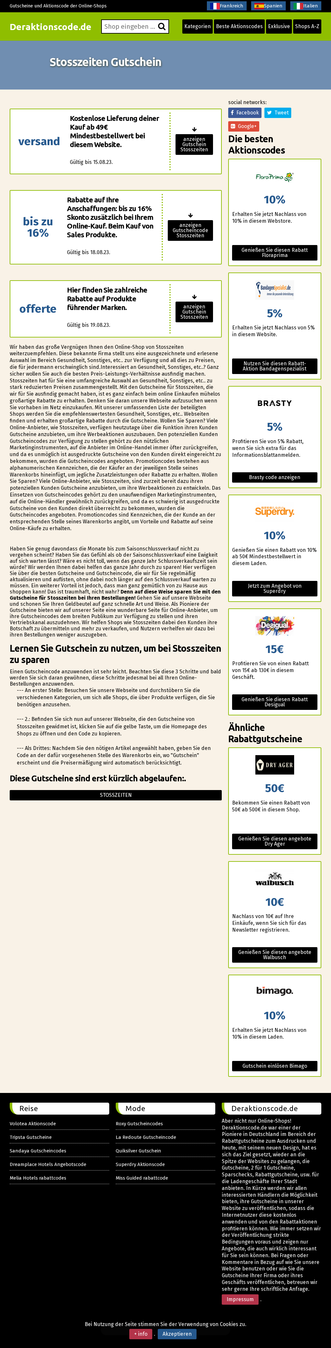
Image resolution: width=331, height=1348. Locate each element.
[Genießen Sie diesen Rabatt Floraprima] (274, 177)
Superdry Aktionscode (140, 1164)
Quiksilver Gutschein (138, 1151)
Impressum (240, 1299)
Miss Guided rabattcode (142, 1178)
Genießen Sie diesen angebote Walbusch (274, 954)
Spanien (273, 6)
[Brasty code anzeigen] (274, 404)
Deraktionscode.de (50, 27)
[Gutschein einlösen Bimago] (274, 993)
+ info (140, 1334)
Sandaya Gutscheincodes (38, 1151)
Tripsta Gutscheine (31, 1137)
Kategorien (197, 26)
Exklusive (279, 26)
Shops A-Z (307, 26)
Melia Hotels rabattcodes (38, 1178)
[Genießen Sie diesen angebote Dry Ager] (274, 765)
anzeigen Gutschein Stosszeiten (194, 144)
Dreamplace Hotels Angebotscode (48, 1164)
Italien (310, 6)
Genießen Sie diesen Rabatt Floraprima (274, 252)
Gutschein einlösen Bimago (274, 1066)
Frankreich (231, 6)
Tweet (280, 113)
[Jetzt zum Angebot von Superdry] (274, 512)
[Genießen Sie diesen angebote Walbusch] (274, 879)
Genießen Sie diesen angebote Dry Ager (274, 841)
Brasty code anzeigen (274, 477)
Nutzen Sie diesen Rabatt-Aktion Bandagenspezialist (274, 366)
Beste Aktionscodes (239, 26)
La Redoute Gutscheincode (146, 1137)
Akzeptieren (177, 1334)
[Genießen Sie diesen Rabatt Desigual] (274, 626)
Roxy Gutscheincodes (139, 1124)
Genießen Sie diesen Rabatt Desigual (274, 702)
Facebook (246, 113)
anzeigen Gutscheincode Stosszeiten (190, 230)
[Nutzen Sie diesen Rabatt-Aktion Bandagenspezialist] (274, 290)
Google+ (246, 126)
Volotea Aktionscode (33, 1124)
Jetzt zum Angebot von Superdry (275, 588)
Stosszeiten (116, 795)
